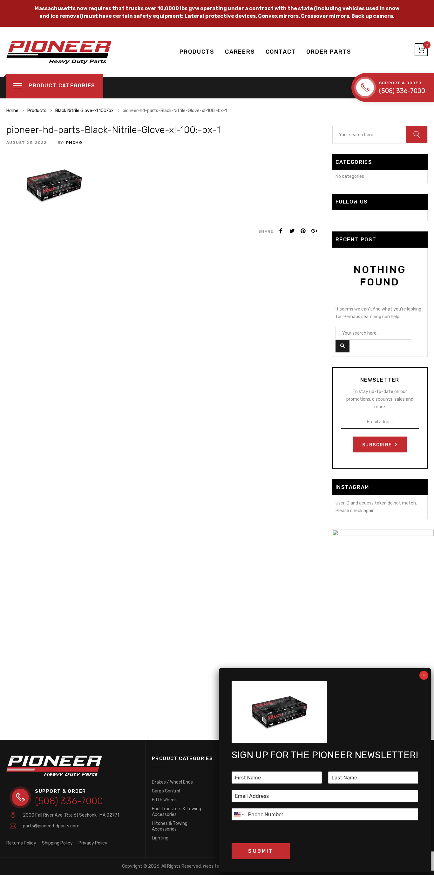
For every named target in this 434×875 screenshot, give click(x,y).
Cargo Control (166, 791)
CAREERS (240, 51)
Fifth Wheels (165, 800)
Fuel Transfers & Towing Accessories (176, 811)
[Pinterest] (303, 231)
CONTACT (281, 51)
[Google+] (314, 231)
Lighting (160, 838)
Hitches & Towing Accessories (169, 826)
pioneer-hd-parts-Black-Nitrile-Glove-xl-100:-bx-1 (113, 130)
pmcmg (73, 142)
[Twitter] (292, 231)
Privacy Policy (92, 843)
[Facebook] (281, 231)
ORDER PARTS (328, 51)
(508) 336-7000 (402, 91)
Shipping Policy (57, 843)
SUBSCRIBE (377, 445)
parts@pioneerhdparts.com (51, 826)
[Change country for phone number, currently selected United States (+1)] (239, 814)
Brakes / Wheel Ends (172, 782)
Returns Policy (21, 843)
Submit (260, 851)
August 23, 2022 (26, 142)
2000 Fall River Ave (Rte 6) (71, 815)
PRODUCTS (197, 51)
